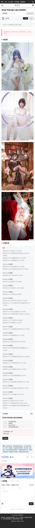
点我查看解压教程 (12, 421)
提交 (31, 503)
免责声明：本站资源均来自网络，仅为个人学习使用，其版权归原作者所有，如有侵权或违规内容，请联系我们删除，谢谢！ (16, 518)
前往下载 (31, 13)
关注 (26, 18)
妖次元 (21, 515)
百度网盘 (5, 438)
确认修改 (32, 485)
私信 (31, 18)
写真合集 (5, 13)
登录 (8, 433)
